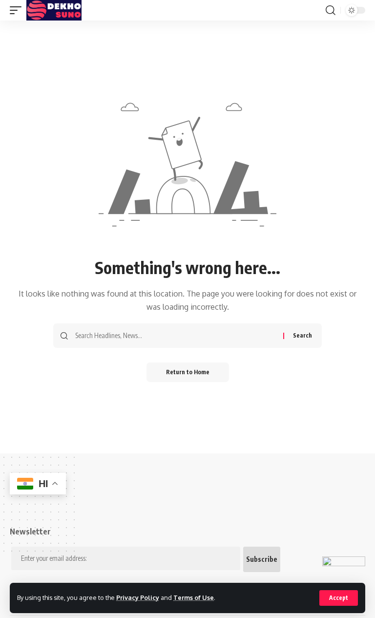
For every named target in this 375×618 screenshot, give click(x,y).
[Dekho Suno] (54, 10)
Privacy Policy (137, 597)
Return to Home (187, 372)
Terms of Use (193, 597)
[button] (338, 598)
